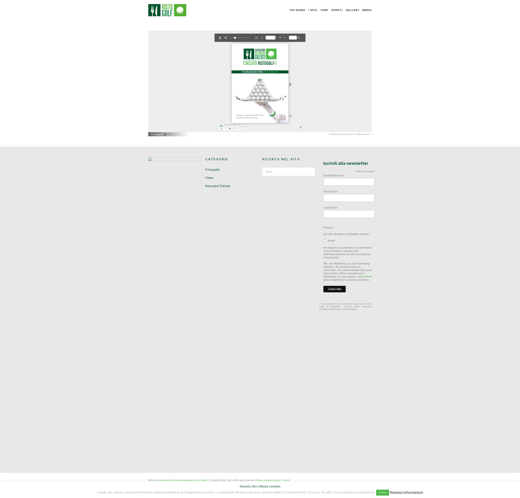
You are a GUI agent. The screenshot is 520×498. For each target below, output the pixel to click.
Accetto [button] (383, 492)
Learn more (364, 276)
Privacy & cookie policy (268, 480)
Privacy (328, 227)
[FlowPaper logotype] (159, 133)
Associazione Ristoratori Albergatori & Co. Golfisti (182, 480)
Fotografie (212, 169)
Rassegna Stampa (217, 186)
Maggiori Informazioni (406, 492)
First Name (330, 191)
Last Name (330, 207)
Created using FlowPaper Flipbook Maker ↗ (351, 134)
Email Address (333, 175)
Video (209, 177)
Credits (286, 480)
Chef (324, 10)
